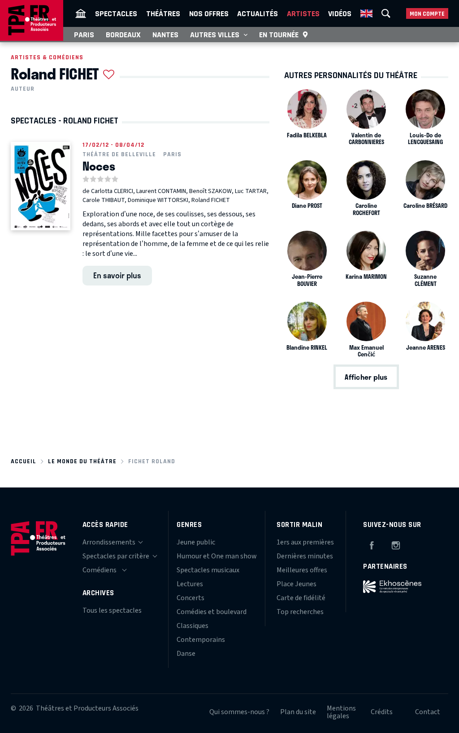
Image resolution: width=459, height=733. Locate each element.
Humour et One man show (217, 556)
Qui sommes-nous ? (239, 712)
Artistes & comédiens (47, 57)
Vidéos (339, 13)
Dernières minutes (305, 556)
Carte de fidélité (301, 598)
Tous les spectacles (112, 610)
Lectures (190, 584)
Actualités (257, 13)
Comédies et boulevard (212, 612)
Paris (84, 34)
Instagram (395, 544)
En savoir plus (117, 275)
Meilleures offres (302, 570)
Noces (98, 166)
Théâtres (163, 13)
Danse (186, 653)
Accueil (23, 461)
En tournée (279, 34)
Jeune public (196, 542)
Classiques (192, 626)
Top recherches (300, 612)
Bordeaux (123, 34)
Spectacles (116, 13)
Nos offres (209, 13)
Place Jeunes (296, 584)
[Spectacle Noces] (40, 186)
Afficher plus (366, 376)
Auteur (23, 89)
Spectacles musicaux (208, 570)
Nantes (165, 34)
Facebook (371, 544)
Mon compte (427, 13)
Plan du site (298, 712)
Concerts (190, 598)
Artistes (303, 13)
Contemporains (201, 640)
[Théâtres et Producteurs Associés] (80, 13)
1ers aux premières (305, 542)
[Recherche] (386, 13)
